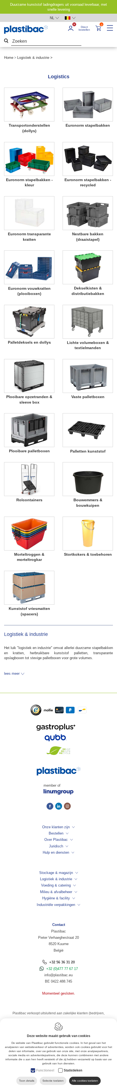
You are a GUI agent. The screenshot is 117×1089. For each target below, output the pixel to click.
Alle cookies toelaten (85, 1080)
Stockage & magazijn (56, 873)
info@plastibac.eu (58, 975)
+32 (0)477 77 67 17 (62, 969)
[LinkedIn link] (59, 806)
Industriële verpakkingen (56, 905)
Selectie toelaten (53, 1080)
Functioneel (45, 1070)
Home (8, 58)
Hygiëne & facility (56, 898)
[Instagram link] (67, 806)
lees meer (12, 673)
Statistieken (73, 1070)
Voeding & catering (56, 885)
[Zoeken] (6, 41)
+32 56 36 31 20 (62, 962)
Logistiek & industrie (56, 879)
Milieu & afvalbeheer (56, 892)
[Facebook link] (51, 806)
